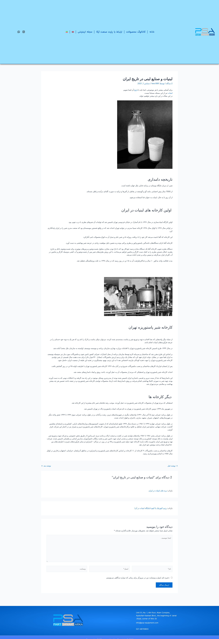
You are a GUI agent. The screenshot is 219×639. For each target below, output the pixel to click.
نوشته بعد (46, 466)
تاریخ (136, 90)
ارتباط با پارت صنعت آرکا (109, 32)
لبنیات (170, 93)
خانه (152, 32)
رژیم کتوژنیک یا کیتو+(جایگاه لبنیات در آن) (150, 508)
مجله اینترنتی (85, 32)
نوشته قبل (173, 466)
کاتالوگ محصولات (135, 32)
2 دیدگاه (169, 83)
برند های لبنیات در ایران (158, 490)
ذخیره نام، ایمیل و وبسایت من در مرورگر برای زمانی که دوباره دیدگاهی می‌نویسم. (137, 578)
